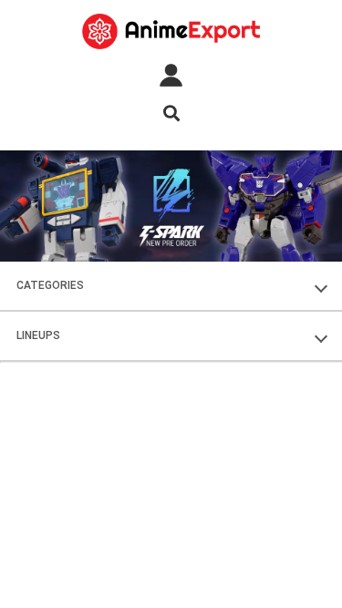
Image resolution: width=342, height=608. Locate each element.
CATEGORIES (50, 285)
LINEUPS (38, 335)
